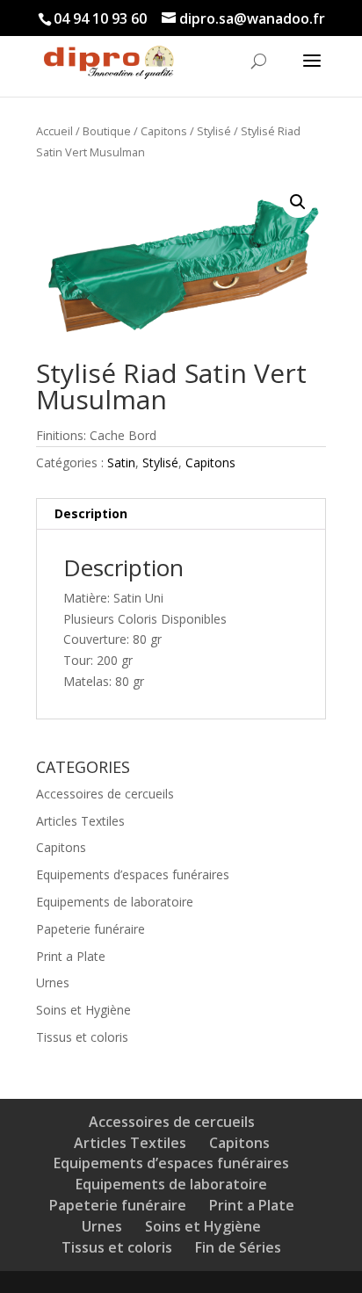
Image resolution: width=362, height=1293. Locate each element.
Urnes (52, 982)
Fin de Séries (238, 1247)
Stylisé (214, 131)
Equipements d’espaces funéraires (132, 874)
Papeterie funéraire (90, 929)
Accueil (54, 131)
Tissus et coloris (82, 1037)
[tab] (181, 514)
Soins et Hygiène (83, 1009)
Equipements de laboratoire (114, 901)
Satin (121, 462)
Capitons (164, 131)
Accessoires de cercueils (105, 793)
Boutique (107, 131)
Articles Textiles (80, 821)
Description (90, 513)
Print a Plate (70, 956)
